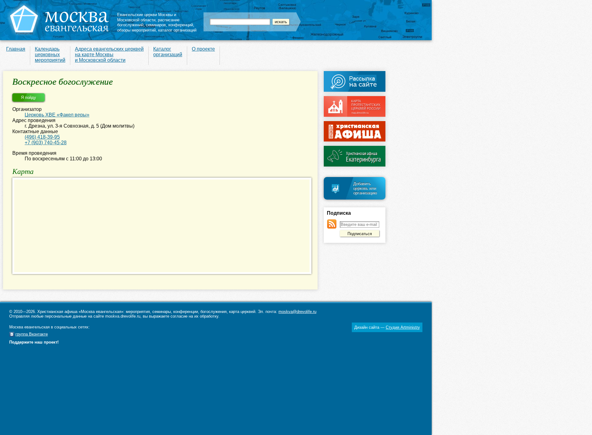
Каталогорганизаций (167, 51)
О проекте (203, 49)
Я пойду (28, 97)
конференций (180, 25)
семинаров (156, 25)
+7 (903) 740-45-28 (46, 142)
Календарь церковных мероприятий (50, 54)
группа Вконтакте (31, 334)
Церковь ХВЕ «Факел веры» (57, 114)
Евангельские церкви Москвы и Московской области (146, 17)
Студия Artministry (403, 327)
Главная (15, 49)
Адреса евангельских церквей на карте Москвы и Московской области (109, 54)
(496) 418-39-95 (42, 137)
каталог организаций (177, 30)
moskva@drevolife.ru (297, 311)
